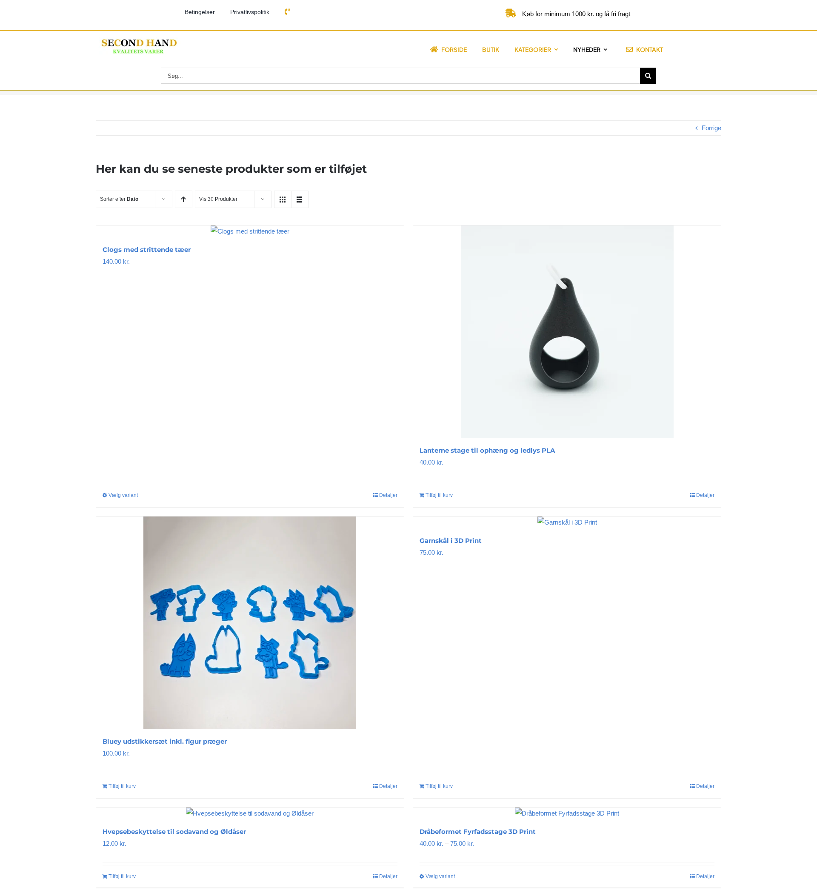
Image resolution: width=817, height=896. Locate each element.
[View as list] (299, 199)
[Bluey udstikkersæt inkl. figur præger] (250, 622)
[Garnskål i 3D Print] (567, 522)
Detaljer (388, 495)
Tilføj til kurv (439, 495)
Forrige (711, 127)
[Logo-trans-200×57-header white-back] (138, 40)
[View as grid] (282, 199)
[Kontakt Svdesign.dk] (287, 12)
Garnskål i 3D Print (451, 540)
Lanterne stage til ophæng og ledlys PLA (487, 450)
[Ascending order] (183, 199)
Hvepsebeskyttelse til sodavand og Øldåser (174, 832)
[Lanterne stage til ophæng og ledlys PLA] (567, 331)
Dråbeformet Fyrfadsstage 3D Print (478, 832)
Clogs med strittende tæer (147, 249)
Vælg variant (123, 495)
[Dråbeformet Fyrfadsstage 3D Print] (567, 813)
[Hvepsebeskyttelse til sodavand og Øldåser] (250, 813)
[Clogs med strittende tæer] (250, 231)
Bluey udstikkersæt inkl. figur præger (165, 741)
